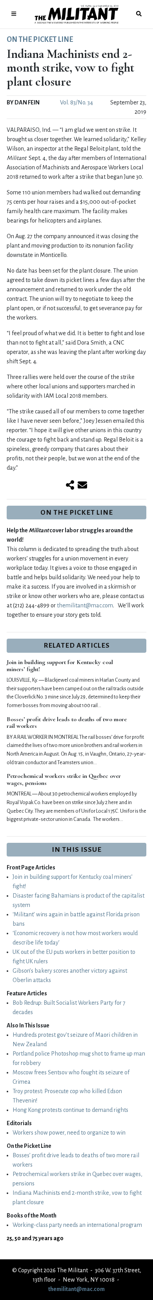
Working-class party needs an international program (77, 1225)
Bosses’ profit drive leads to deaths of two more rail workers (67, 722)
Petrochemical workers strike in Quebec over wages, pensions (64, 779)
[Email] (82, 485)
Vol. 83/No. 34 (76, 102)
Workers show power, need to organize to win (69, 1132)
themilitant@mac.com (85, 605)
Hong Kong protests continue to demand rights (70, 1110)
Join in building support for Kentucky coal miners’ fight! (60, 665)
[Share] (70, 485)
